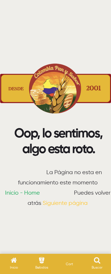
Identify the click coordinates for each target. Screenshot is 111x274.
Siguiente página (65, 203)
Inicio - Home (22, 193)
